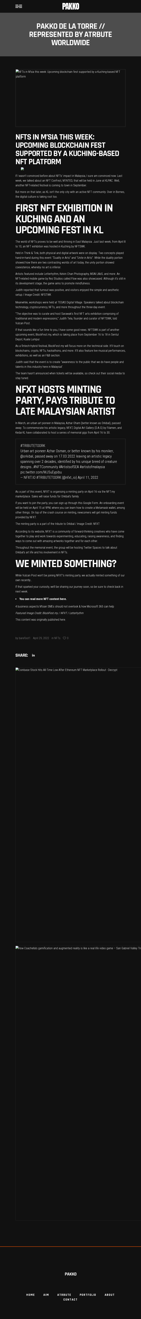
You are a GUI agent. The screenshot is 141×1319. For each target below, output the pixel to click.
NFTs (57, 638)
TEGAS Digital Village (70, 302)
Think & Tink (31, 253)
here (63, 599)
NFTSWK (80, 246)
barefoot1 (24, 638)
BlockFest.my (43, 334)
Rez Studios (56, 278)
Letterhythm (51, 274)
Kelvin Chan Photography (74, 274)
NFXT (69, 428)
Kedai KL (20, 432)
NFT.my (110, 491)
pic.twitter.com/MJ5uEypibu (41, 472)
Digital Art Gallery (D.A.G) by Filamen (95, 428)
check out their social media (105, 373)
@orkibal (26, 456)
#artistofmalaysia (92, 467)
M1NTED (67, 180)
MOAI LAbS (96, 274)
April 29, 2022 (41, 638)
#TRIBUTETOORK (32, 445)
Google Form (90, 503)
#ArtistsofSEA (69, 467)
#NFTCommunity (45, 467)
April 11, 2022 (88, 477)
